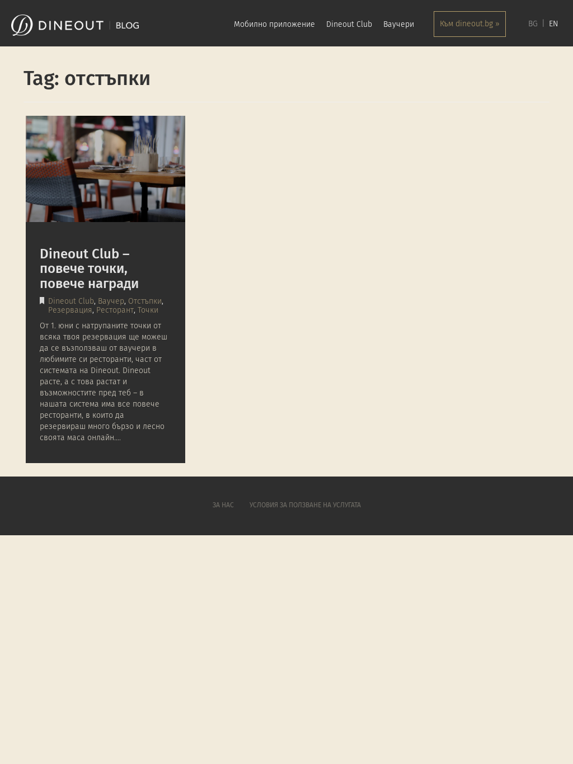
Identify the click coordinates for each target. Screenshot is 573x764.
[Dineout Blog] (75, 25)
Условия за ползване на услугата (305, 505)
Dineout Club (349, 25)
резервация (70, 310)
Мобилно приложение (274, 25)
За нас (223, 505)
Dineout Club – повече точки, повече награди (89, 269)
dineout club (71, 301)
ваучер (111, 301)
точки (148, 310)
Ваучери (398, 25)
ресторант (115, 310)
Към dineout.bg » (470, 24)
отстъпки (145, 301)
